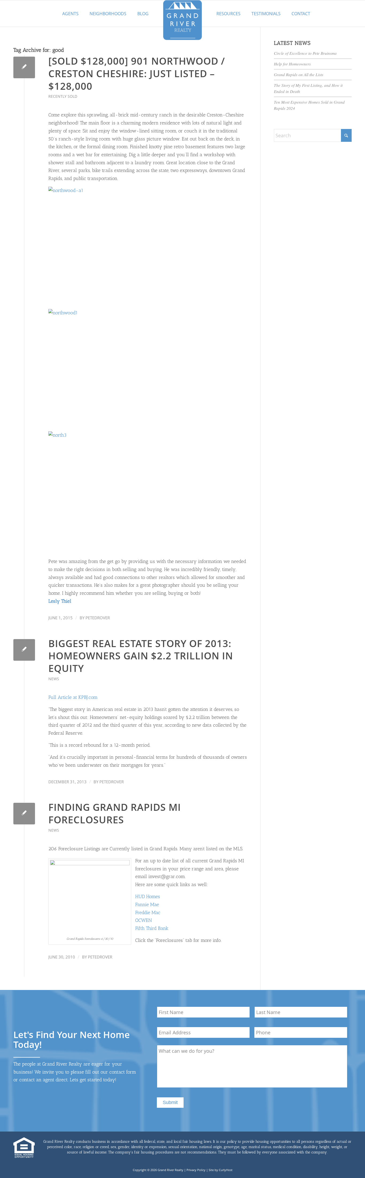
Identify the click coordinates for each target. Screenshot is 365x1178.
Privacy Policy (196, 1170)
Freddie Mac (147, 912)
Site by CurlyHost (220, 1170)
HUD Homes (147, 896)
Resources (228, 14)
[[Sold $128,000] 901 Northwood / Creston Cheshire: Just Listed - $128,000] (24, 67)
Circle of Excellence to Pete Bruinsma (305, 53)
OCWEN (143, 920)
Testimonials (266, 14)
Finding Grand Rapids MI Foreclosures (114, 813)
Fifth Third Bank (151, 928)
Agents (70, 14)
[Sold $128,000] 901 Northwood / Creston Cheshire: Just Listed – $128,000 (136, 73)
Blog (143, 14)
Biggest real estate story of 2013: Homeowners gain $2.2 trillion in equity (140, 656)
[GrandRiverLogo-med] (182, 20)
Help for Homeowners (292, 63)
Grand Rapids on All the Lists (298, 74)
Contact (301, 14)
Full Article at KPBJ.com (73, 697)
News (53, 678)
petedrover (98, 617)
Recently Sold (62, 96)
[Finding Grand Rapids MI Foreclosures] (24, 813)
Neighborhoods (108, 14)
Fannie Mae (147, 904)
